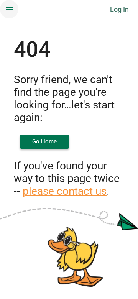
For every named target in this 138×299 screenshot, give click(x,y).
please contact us (65, 191)
